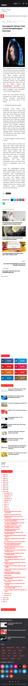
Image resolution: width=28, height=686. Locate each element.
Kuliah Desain (7, 575)
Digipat (4, 5)
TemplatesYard (12, 684)
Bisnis (17, 647)
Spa (9, 653)
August (6, 500)
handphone (22, 655)
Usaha (3, 655)
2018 (4, 489)
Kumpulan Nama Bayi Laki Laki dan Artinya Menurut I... (13, 547)
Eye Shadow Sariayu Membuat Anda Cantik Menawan (14, 553)
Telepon (14, 653)
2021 (4, 484)
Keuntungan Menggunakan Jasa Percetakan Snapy (13, 587)
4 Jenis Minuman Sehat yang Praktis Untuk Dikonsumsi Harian (12, 238)
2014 (4, 601)
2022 (4, 482)
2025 (4, 476)
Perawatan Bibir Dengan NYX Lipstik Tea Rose (15, 590)
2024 (4, 478)
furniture (15, 655)
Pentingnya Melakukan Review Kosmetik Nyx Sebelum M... (12, 544)
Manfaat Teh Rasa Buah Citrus (12, 514)
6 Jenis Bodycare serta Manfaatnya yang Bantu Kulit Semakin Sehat (12, 223)
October (6, 497)
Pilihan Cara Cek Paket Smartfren (17, 410)
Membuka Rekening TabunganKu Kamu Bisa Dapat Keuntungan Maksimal (17, 447)
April (5, 508)
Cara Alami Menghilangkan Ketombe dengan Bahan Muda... (14, 520)
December (7, 493)
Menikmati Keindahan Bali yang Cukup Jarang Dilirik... (14, 577)
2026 (4, 475)
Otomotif (20, 650)
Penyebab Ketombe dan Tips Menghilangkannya (12, 529)
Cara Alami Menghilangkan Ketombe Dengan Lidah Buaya (14, 523)
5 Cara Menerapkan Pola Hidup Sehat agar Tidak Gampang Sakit (12, 254)
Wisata (8, 655)
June (5, 504)
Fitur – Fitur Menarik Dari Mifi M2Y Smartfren (13, 581)
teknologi (13, 658)
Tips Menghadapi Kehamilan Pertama (14, 541)
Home (15, 8)
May (5, 506)
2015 (4, 599)
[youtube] (18, 681)
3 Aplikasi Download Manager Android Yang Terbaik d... (14, 563)
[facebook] (9, 681)
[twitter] (12, 681)
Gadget (3, 650)
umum (19, 658)
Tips (20, 653)
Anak (3, 647)
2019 (4, 488)
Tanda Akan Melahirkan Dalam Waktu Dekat (14, 539)
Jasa (14, 650)
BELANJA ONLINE (10, 647)
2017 (4, 491)
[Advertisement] (14, 312)
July (5, 502)
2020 (4, 486)
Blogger (25, 684)
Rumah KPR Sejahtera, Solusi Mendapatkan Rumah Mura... (12, 572)
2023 (4, 480)
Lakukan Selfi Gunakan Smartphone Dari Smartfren (15, 569)
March (6, 510)
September (7, 498)
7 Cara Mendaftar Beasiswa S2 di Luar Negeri (14, 560)
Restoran (4, 653)
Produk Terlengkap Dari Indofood (17, 403)
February (6, 593)
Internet (9, 650)
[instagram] (15, 681)
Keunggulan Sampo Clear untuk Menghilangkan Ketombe (13, 526)
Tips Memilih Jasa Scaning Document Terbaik (14, 584)
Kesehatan (8, 21)
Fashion (23, 647)
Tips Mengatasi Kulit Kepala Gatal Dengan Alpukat (13, 532)
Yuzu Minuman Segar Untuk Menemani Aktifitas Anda (15, 550)
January (6, 595)
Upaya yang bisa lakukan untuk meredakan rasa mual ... (13, 557)
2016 (4, 598)
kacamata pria (5, 658)
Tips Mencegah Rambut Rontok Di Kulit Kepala (15, 536)
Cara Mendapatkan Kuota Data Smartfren (12, 512)
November (7, 495)
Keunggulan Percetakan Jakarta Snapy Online (15, 566)
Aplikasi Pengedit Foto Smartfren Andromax (13, 517)
